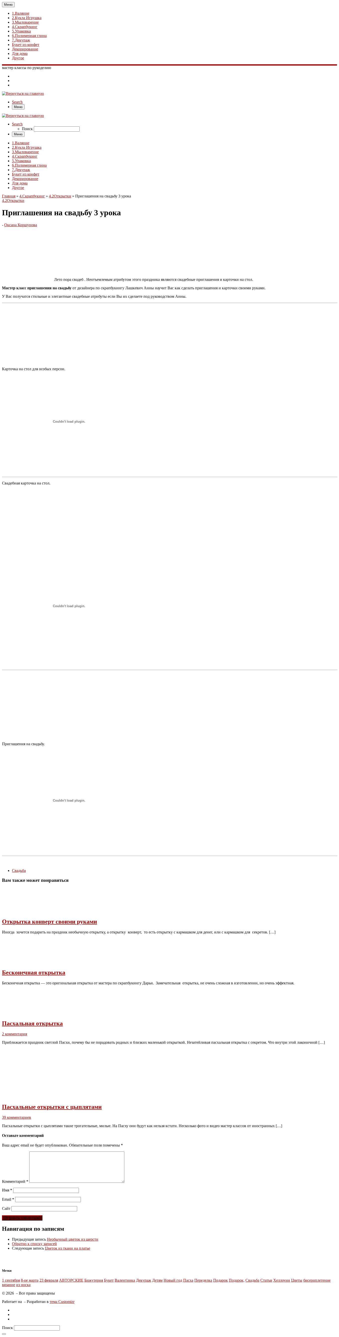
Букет (109, 1280)
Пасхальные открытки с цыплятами (52, 1107)
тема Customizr (62, 1302)
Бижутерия (93, 1280)
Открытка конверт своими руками (49, 921)
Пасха (188, 1280)
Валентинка (125, 1280)
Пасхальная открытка (32, 1023)
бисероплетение (317, 1280)
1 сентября (11, 1280)
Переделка (203, 1280)
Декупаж (143, 1280)
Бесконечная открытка (33, 972)
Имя (7, 1190)
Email (8, 1199)
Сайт (6, 1208)
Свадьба (252, 1280)
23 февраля (48, 1280)
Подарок (220, 1280)
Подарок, (236, 1280)
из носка (23, 1285)
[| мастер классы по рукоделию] (23, 93)
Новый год (173, 1280)
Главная (8, 196)
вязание (8, 1285)
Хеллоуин (281, 1280)
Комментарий (15, 1181)
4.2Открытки (60, 196)
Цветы (296, 1280)
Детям (157, 1280)
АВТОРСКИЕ (71, 1280)
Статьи (266, 1280)
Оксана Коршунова (20, 225)
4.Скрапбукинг (32, 196)
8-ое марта (29, 1280)
